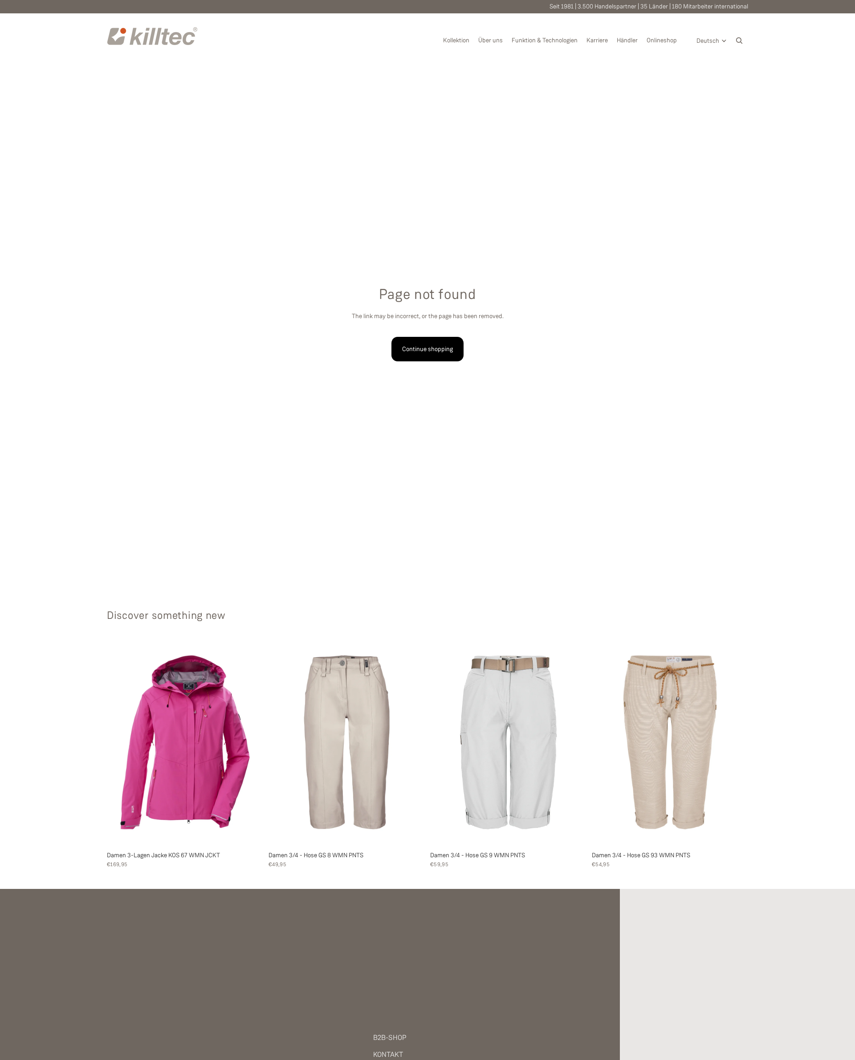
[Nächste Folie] (249, 742)
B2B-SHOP (390, 1037)
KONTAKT (388, 1054)
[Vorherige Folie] (120, 742)
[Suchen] (739, 40)
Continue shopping (427, 349)
